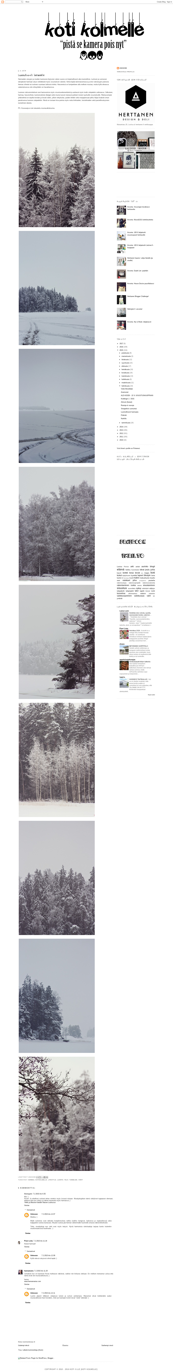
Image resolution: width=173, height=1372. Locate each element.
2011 (122, 437)
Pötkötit (124, 415)
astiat (138, 567)
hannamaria (28, 1271)
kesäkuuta (126, 373)
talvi (66, 1180)
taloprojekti (130, 591)
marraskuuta (126, 356)
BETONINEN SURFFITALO (138, 646)
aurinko (144, 566)
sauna (139, 585)
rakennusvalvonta (149, 583)
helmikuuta (126, 386)
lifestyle (52, 1180)
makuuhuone (144, 578)
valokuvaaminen (124, 596)
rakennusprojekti (134, 583)
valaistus (152, 593)
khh (142, 573)
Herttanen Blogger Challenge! (138, 296)
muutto (152, 578)
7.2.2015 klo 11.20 (41, 1271)
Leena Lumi (124, 611)
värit (80, 1180)
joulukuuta (126, 353)
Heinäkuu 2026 (134, 631)
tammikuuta (126, 423)
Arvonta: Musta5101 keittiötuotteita (140, 220)
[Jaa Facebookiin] (44, 1177)
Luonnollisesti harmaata (31, 75)
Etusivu (65, 1345)
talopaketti (120, 591)
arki (132, 566)
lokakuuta (125, 359)
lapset (140, 575)
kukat (119, 575)
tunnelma (73, 1180)
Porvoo (126, 566)
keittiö (125, 573)
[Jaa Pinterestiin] (47, 1177)
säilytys (152, 588)
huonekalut (135, 570)
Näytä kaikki (151, 694)
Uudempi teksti (23, 1345)
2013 (122, 430)
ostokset (126, 580)
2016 (122, 347)
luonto (60, 1180)
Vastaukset (31, 1210)
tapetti (142, 591)
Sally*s (122, 677)
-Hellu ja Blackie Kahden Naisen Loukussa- (40, 1202)
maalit (131, 578)
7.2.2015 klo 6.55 (39, 1194)
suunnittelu (132, 588)
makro (136, 578)
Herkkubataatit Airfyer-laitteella (140, 662)
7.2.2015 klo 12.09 (48, 1255)
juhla (152, 570)
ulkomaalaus (132, 593)
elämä (120, 569)
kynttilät (134, 575)
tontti (153, 591)
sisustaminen (149, 585)
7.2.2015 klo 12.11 (48, 1293)
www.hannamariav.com (32, 1281)
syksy (138, 588)
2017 (122, 343)
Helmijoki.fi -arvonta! (134, 309)
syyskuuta (126, 363)
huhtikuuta (126, 379)
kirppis (147, 573)
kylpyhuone (126, 575)
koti (153, 572)
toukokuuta (126, 376)
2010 (122, 440)
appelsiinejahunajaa (127, 660)
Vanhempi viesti (107, 1345)
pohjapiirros (142, 580)
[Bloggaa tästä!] (40, 1177)
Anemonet (124, 392)
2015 (122, 350)
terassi (148, 591)
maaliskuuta (126, 383)
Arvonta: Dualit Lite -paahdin (137, 271)
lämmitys (126, 578)
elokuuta (125, 366)
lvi (122, 578)
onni (118, 580)
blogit (152, 566)
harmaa (31, 1180)
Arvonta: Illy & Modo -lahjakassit (139, 322)
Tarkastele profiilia (125, 71)
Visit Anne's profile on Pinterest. (128, 448)
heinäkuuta (126, 369)
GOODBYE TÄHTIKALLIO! (138, 679)
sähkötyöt (145, 588)
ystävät (119, 598)
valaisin (143, 593)
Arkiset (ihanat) (126, 402)
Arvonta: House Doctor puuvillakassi (140, 283)
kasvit (119, 573)
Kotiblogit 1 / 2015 (127, 399)
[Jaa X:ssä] (42, 1177)
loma (153, 575)
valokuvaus (139, 596)
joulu (147, 570)
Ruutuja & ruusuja (127, 405)
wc (154, 596)
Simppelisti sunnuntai (129, 409)
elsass (122, 644)
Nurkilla (123, 418)
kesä (131, 573)
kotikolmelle (41, 1180)
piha (135, 580)
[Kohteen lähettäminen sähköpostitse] (37, 1177)
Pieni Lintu (28, 1241)
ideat (142, 570)
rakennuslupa (121, 583)
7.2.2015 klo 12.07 (48, 1214)
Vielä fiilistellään (127, 389)
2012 (122, 433)
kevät (137, 573)
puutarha (152, 580)
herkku (128, 570)
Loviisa (119, 567)
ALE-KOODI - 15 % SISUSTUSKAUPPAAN (137, 395)
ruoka (133, 585)
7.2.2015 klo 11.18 (40, 1241)
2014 (122, 427)
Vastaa (26, 1205)
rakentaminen (123, 585)
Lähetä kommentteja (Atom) (33, 1350)
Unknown (34, 1214)
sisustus (122, 588)
